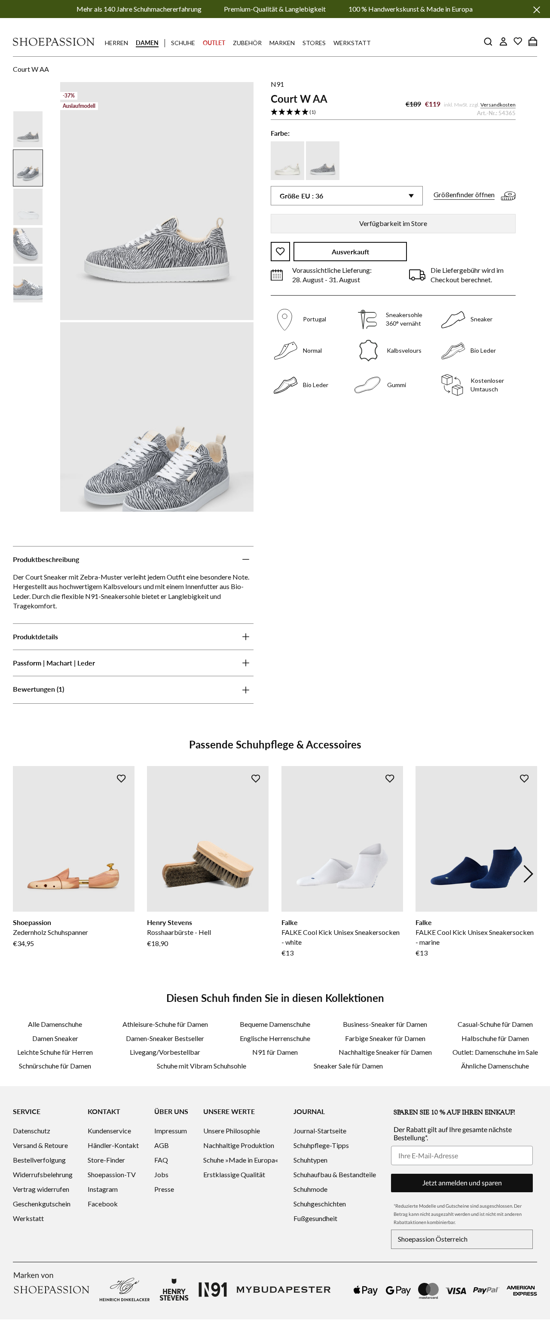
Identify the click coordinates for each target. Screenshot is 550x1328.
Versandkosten (498, 104)
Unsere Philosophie (231, 1131)
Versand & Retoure (40, 1145)
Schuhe (183, 42)
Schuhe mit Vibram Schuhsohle (201, 1066)
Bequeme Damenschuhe (275, 1024)
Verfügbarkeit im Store (393, 223)
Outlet (214, 42)
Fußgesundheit (315, 1218)
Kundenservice (109, 1131)
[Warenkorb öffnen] (533, 41)
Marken (282, 42)
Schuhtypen (310, 1160)
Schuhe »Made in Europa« (240, 1160)
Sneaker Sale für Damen (348, 1066)
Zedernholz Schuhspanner (50, 932)
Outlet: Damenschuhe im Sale (495, 1052)
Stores (314, 42)
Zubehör (247, 42)
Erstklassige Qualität (234, 1174)
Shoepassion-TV (112, 1174)
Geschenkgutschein (41, 1204)
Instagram (103, 1189)
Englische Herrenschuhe (275, 1038)
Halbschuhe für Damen (495, 1038)
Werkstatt (352, 42)
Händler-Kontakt (113, 1145)
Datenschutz (31, 1131)
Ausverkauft (350, 251)
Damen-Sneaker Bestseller (165, 1038)
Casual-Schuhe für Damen (495, 1024)
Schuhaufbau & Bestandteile (334, 1174)
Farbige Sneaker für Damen (385, 1038)
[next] (528, 874)
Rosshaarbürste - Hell (179, 932)
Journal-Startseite (319, 1131)
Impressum (170, 1131)
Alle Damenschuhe (55, 1024)
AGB (161, 1145)
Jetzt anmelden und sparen (462, 1182)
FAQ (161, 1160)
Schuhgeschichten (319, 1204)
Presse (164, 1189)
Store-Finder (106, 1160)
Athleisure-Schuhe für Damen (165, 1024)
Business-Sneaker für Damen (385, 1024)
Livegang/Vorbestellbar (165, 1052)
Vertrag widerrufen (41, 1189)
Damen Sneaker (55, 1038)
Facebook (103, 1204)
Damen (147, 42)
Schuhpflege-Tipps (321, 1145)
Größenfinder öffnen (464, 195)
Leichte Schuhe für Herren (55, 1052)
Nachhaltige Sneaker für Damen (385, 1052)
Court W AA (31, 69)
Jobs (161, 1174)
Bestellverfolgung (39, 1160)
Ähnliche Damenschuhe (495, 1066)
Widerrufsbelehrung (43, 1174)
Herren (116, 42)
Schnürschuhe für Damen (55, 1066)
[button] (393, 112)
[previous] (21, 874)
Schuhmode (310, 1189)
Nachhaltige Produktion (238, 1145)
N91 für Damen (275, 1052)
